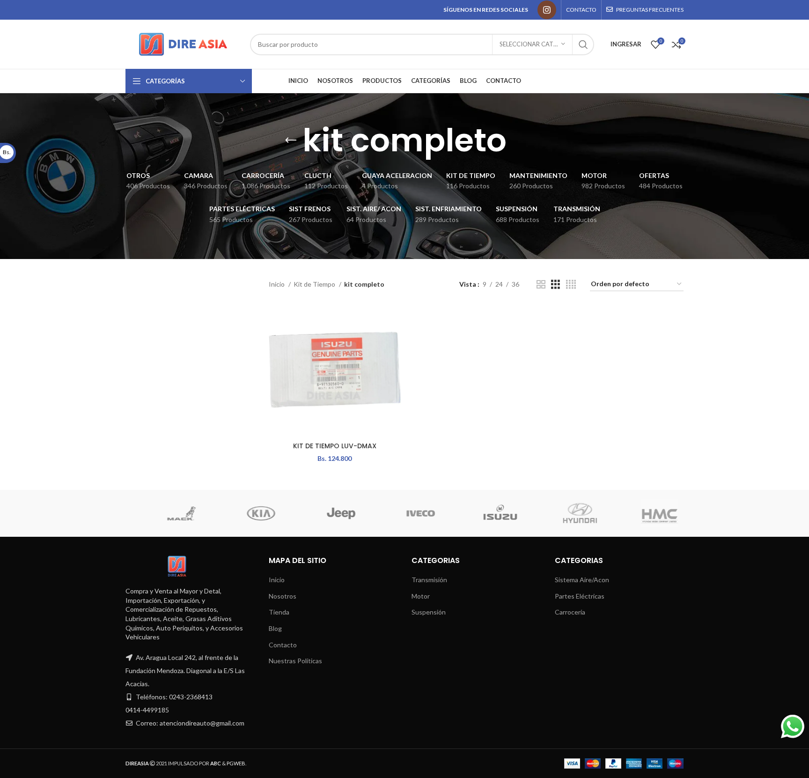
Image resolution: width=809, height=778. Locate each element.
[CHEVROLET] (460, 513)
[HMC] (220, 513)
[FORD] (300, 513)
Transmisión (429, 580)
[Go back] (290, 140)
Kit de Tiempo (315, 284)
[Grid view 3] (555, 284)
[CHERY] (539, 513)
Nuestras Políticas (295, 661)
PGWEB (236, 763)
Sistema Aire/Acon (582, 580)
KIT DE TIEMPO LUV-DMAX (334, 446)
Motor (421, 596)
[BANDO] (619, 513)
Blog (275, 628)
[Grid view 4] (571, 284)
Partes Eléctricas (579, 596)
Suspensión (429, 612)
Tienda (279, 612)
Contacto (283, 645)
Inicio (277, 284)
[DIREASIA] (379, 513)
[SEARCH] (583, 44)
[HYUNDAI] (141, 513)
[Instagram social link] (546, 9)
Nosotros (282, 596)
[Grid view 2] (541, 284)
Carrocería (570, 612)
